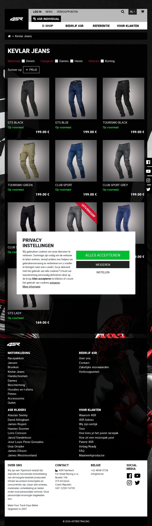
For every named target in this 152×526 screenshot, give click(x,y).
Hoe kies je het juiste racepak (98, 433)
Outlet (12, 403)
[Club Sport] (76, 161)
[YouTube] (138, 476)
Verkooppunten (67, 11)
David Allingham (18, 420)
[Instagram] (130, 483)
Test (82, 428)
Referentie (101, 26)
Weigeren (103, 265)
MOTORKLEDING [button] (19, 353)
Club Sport (63, 185)
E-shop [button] (47, 26)
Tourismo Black (115, 122)
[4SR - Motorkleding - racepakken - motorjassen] (9, 36)
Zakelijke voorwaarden (94, 367)
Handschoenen (18, 376)
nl (131, 11)
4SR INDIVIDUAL (48, 19)
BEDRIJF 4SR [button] (88, 353)
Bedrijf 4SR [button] (75, 26)
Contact (84, 363)
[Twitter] (138, 483)
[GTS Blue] (76, 98)
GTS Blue (62, 122)
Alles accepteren (102, 255)
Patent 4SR (86, 442)
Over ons (85, 358)
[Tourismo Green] (28, 161)
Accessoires (16, 398)
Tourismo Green (20, 185)
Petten (12, 394)
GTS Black (15, 122)
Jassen (12, 363)
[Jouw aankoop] (142, 11)
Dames (64, 61)
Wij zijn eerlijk (88, 424)
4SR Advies (86, 420)
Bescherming (16, 385)
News (49, 11)
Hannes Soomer (18, 428)
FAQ (81, 451)
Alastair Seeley (18, 415)
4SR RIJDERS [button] (17, 410)
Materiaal (14, 61)
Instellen (102, 272)
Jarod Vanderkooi (19, 437)
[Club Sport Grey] (123, 161)
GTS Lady (14, 313)
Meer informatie (31, 286)
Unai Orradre (16, 446)
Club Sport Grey (115, 185)
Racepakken (16, 358)
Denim (30, 61)
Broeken (13, 367)
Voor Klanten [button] (128, 26)
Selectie (93, 61)
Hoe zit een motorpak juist (96, 437)
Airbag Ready (87, 446)
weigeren (55, 282)
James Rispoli (17, 424)
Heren (79, 61)
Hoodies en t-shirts (20, 389)
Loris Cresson (17, 433)
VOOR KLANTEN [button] (90, 410)
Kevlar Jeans (16, 372)
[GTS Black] (28, 98)
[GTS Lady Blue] (123, 223)
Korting (110, 61)
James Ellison (17, 451)
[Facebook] (130, 476)
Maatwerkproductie (91, 455)
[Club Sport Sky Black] (28, 223)
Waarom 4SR (87, 415)
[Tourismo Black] (123, 98)
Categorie (47, 61)
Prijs (32, 70)
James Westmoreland (22, 455)
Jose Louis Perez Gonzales (26, 442)
